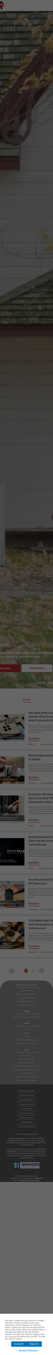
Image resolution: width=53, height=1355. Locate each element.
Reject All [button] (34, 1344)
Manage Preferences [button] (28, 1350)
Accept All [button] (18, 1344)
